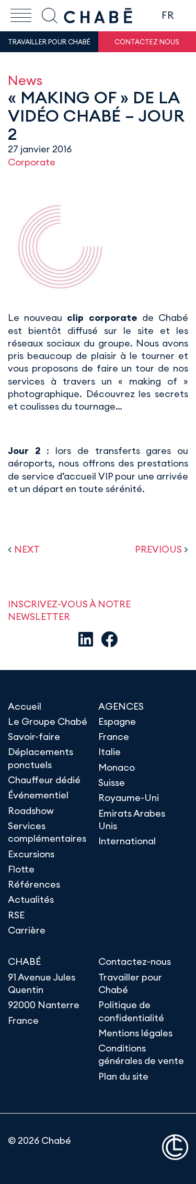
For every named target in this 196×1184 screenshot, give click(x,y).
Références (34, 884)
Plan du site (123, 1076)
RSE (16, 915)
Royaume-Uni (128, 798)
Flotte (21, 869)
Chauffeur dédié (44, 780)
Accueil (24, 706)
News (25, 80)
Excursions (31, 854)
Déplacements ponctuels (40, 758)
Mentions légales (135, 1033)
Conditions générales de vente (141, 1054)
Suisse (111, 782)
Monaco (116, 767)
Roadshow (31, 811)
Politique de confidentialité (131, 1011)
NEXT (27, 549)
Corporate (31, 162)
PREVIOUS (158, 549)
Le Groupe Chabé (47, 721)
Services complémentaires (47, 832)
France (113, 737)
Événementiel (38, 795)
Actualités (31, 899)
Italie (109, 752)
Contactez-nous (134, 961)
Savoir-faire (34, 737)
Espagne (117, 721)
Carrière (26, 930)
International (127, 841)
